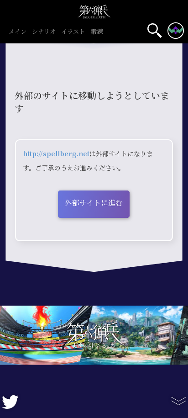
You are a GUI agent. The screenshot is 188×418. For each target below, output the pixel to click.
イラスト (73, 32)
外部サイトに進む (94, 203)
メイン (17, 32)
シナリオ (44, 32)
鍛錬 (97, 32)
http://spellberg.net (56, 154)
